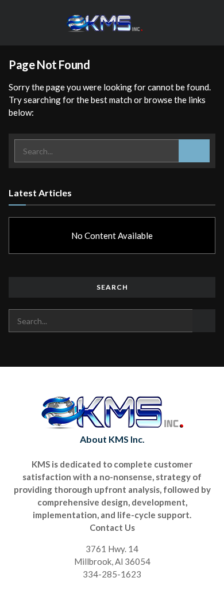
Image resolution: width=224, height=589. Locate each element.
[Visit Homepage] (104, 23)
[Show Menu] (210, 22)
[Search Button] (194, 150)
